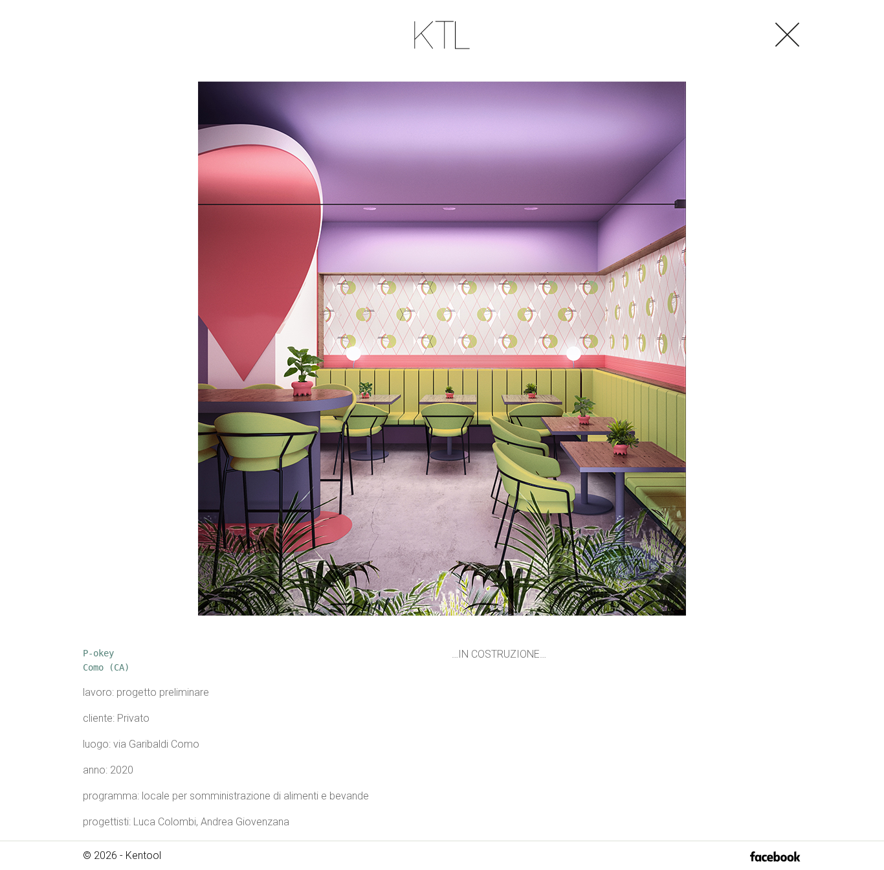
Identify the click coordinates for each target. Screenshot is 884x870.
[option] (442, 349)
